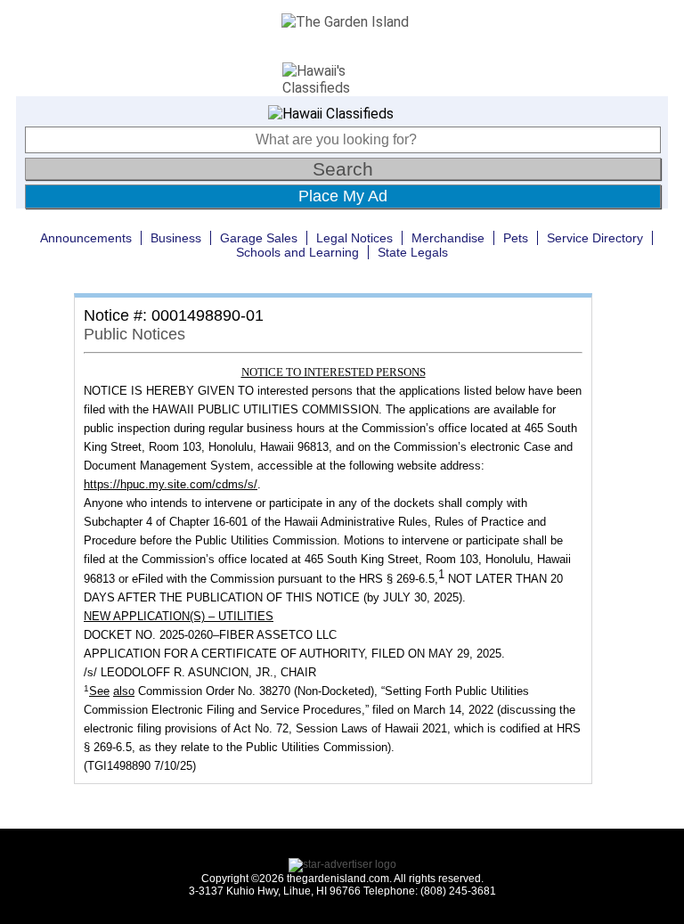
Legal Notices (354, 238)
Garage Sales (258, 238)
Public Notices (134, 334)
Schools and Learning (297, 252)
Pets (515, 238)
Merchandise (447, 238)
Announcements (86, 238)
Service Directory (595, 238)
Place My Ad (342, 196)
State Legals (413, 252)
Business (176, 238)
